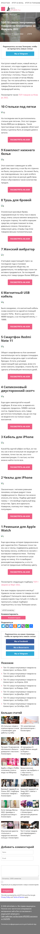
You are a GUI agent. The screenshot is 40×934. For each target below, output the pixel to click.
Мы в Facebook (21, 641)
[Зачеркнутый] (10, 863)
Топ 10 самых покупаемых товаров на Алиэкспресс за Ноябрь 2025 (19, 699)
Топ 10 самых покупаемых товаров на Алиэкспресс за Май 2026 (19, 674)
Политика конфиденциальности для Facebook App (18, 924)
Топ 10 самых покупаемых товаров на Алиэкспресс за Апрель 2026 (19, 680)
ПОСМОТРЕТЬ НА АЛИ (20, 139)
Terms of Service (18, 897)
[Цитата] (13, 863)
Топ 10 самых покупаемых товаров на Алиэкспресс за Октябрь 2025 (19, 705)
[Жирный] (2, 863)
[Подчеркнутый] (8, 863)
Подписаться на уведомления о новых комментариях (20, 885)
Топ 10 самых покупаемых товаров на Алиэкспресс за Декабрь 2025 (19, 692)
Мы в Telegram (21, 53)
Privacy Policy (5, 897)
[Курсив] (5, 863)
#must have (5, 3)
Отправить (7, 891)
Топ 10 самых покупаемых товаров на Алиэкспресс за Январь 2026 (19, 686)
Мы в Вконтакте (21, 647)
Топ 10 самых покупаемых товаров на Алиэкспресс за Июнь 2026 (19, 668)
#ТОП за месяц (8, 610)
